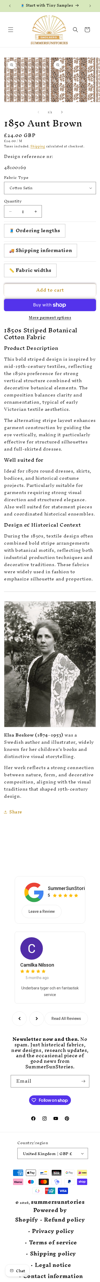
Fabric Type (16, 177)
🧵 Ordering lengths (34, 230)
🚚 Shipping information (40, 250)
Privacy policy (53, 1231)
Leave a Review (42, 911)
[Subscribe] (83, 1081)
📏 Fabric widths (30, 270)
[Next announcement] (90, 6)
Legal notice (53, 1265)
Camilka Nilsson (37, 965)
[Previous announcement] (10, 6)
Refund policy (64, 1220)
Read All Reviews (66, 1018)
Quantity (13, 201)
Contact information (53, 1276)
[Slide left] (38, 112)
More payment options (50, 317)
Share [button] (15, 812)
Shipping (37, 146)
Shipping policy (53, 1253)
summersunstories (58, 1202)
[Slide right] (62, 112)
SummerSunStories (69, 888)
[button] (11, 30)
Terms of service (53, 1242)
